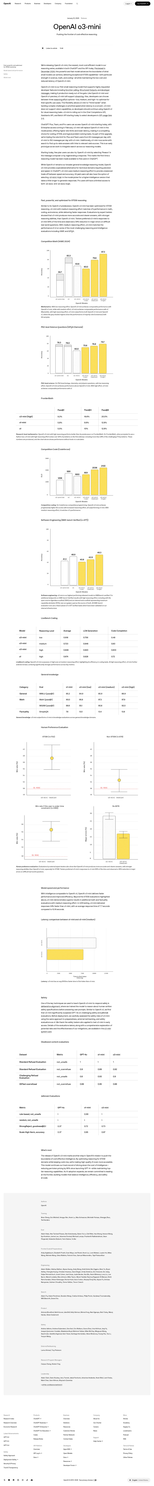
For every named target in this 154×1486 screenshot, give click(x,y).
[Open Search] (77, 3)
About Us (96, 1419)
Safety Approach (9, 1455)
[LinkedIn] (13, 1480)
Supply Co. (126, 1427)
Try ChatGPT (143, 4)
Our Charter (97, 1423)
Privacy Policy (127, 1453)
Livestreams (127, 1431)
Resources (66, 1427)
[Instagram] (23, 1480)
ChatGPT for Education (41, 1431)
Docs (35, 1458)
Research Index (9, 1419)
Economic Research (10, 1427)
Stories (125, 1419)
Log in (128, 4)
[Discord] (32, 1480)
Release (84, 18)
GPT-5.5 (6, 1441)
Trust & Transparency (11, 1467)
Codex (35, 1435)
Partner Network (69, 1435)
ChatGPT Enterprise (40, 1427)
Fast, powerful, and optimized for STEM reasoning (13, 66)
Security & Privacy (10, 1463)
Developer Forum (69, 1466)
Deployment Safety (11, 1460)
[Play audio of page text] (43, 48)
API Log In (37, 1453)
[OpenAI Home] (7, 3)
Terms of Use (127, 1449)
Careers (96, 1427)
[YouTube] (9, 1480)
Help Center (98, 1441)
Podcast (126, 1435)
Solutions (66, 1423)
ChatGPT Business (40, 1423)
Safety (6, 74)
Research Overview (10, 1423)
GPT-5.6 (6, 1437)
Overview (36, 1449)
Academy (126, 1423)
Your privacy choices (86, 1480)
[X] (4, 1480)
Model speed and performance (13, 70)
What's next (7, 77)
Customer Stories (69, 1431)
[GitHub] (18, 1480)
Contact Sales (68, 1439)
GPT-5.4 (6, 1445)
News (95, 1431)
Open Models (67, 1453)
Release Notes (38, 1439)
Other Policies (127, 1457)
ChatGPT (37, 1419)
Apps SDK (67, 1449)
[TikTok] (27, 1480)
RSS (124, 1439)
